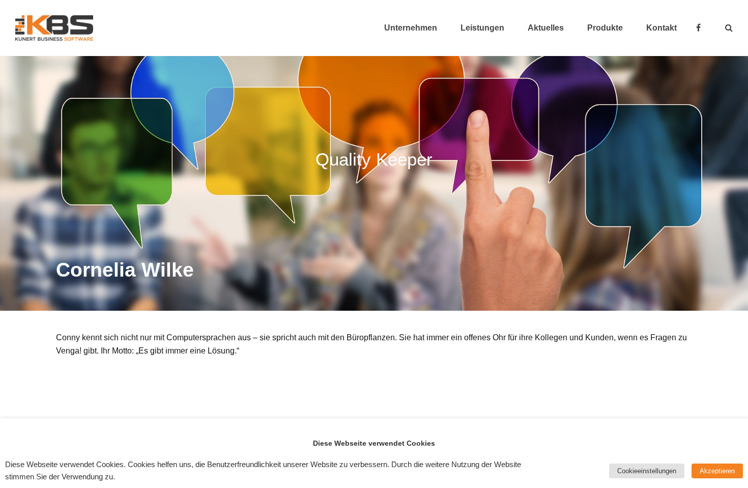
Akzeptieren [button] (717, 471)
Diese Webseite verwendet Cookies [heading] (374, 443)
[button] (728, 28)
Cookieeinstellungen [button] (646, 471)
